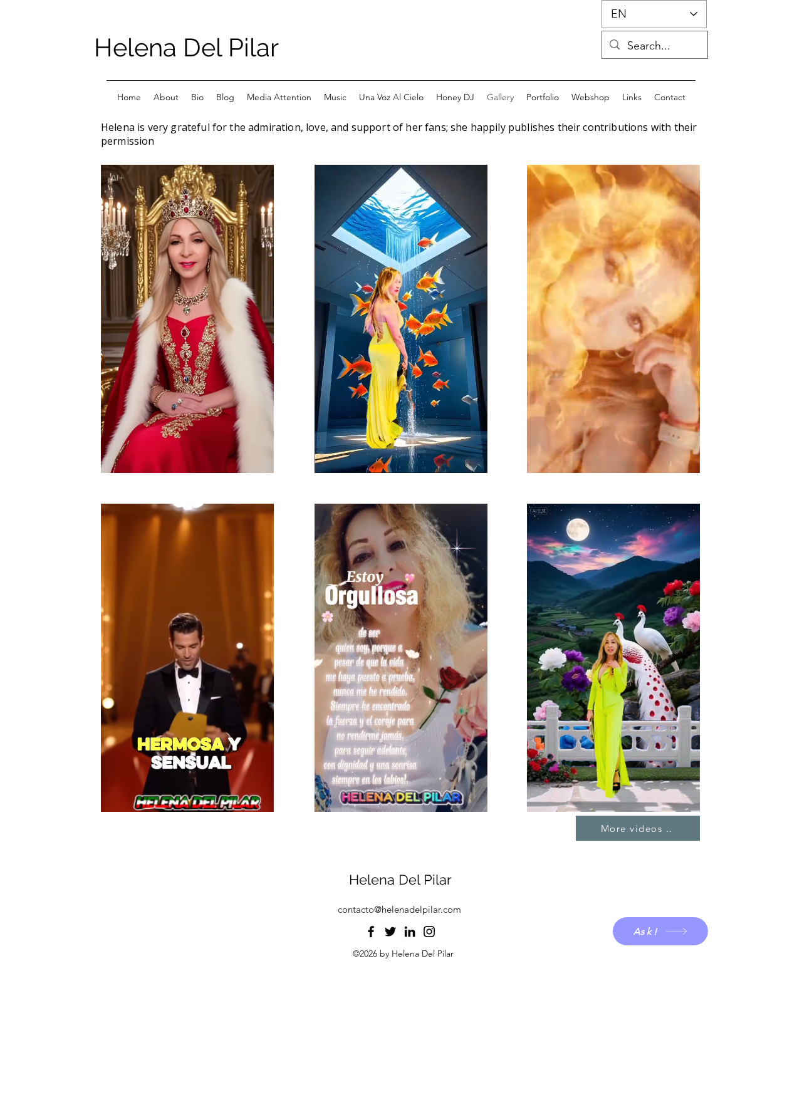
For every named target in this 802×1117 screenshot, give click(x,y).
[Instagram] (429, 931)
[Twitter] (390, 931)
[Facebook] (370, 931)
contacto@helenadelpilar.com (399, 909)
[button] (258, 459)
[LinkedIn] (409, 931)
